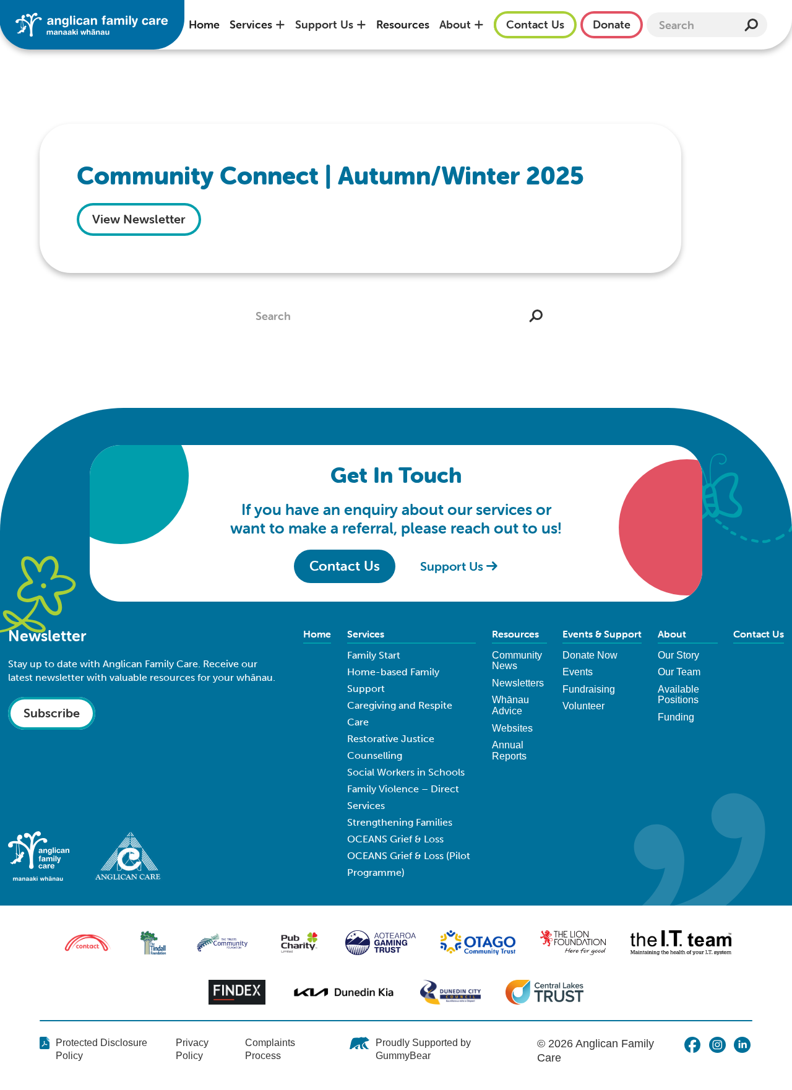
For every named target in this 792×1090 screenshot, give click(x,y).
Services (251, 24)
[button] (257, 25)
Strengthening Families (399, 822)
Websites (512, 728)
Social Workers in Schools (406, 772)
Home (204, 24)
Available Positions (678, 695)
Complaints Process (270, 1049)
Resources (402, 24)
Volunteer (583, 706)
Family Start (373, 655)
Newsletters (518, 683)
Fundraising (588, 689)
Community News (517, 661)
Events (577, 672)
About (455, 24)
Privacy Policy (192, 1049)
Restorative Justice (390, 739)
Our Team (679, 672)
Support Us (324, 24)
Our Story (678, 655)
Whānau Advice (510, 705)
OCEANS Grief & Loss (395, 839)
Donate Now (590, 655)
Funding (676, 717)
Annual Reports (509, 750)
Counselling (374, 755)
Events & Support (602, 634)
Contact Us (758, 634)
